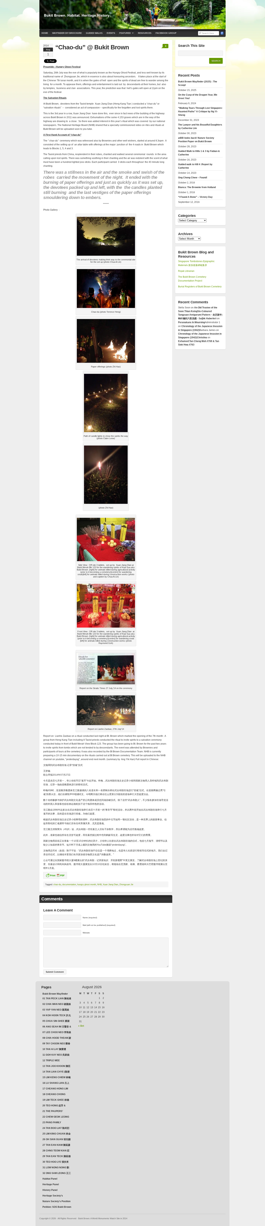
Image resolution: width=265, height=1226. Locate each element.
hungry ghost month (86, 884)
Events (111, 33)
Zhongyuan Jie (126, 884)
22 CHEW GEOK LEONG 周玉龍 (55, 1117)
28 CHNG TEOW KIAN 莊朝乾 (55, 1151)
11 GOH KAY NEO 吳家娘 (55, 1054)
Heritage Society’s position (52, 1196)
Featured (124, 34)
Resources (144, 33)
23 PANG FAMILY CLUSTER (51, 1123)
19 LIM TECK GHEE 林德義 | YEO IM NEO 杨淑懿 (55, 1100)
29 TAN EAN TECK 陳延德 (56, 1156)
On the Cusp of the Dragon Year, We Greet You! (197, 96)
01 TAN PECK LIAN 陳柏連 (56, 998)
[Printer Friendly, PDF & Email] (55, 875)
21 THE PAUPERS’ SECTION (52, 1111)
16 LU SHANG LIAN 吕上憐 (55, 1083)
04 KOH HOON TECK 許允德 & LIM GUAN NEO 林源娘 (56, 1016)
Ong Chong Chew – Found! (192, 177)
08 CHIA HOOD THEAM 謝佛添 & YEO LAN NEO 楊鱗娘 (56, 1038)
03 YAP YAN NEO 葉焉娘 (55, 1009)
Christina (202, 337)
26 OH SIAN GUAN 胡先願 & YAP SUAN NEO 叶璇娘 (56, 1139)
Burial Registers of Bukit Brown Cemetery (200, 286)
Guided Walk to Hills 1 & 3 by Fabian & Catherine (199, 153)
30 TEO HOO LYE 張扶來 (55, 1162)
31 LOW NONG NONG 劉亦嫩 (55, 1168)
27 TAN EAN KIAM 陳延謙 (56, 1145)
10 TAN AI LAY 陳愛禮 (54, 1049)
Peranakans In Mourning (191, 322)
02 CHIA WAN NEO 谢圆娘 (56, 1004)
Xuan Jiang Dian (110, 884)
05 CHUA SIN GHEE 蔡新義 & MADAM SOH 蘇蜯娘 (56, 1021)
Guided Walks (94, 33)
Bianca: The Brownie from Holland (197, 187)
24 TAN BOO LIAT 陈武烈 (55, 1128)
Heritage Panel (50, 1184)
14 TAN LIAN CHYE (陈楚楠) (56, 1072)
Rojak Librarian (186, 271)
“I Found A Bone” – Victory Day (195, 197)
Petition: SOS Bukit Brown (56, 1207)
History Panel (49, 1190)
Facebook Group (166, 33)
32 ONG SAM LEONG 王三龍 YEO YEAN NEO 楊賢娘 (56, 1173)
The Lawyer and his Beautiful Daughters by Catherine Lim (200, 126)
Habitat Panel (49, 1178)
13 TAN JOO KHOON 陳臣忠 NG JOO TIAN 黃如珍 (56, 1066)
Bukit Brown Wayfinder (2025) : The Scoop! (197, 83)
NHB (99, 884)
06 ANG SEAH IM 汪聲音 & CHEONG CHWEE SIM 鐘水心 (56, 1027)
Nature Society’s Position (56, 1201)
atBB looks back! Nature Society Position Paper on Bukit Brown (196, 140)
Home (45, 33)
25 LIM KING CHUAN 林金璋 (56, 1134)
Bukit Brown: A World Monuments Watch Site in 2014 (132, 14)
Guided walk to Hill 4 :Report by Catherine (195, 166)
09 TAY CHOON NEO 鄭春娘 (56, 1044)
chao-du (57, 884)
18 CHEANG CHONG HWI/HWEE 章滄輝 (53, 1094)
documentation (69, 884)
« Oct (81, 1026)
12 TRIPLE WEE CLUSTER (51, 1061)
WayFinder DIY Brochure (67, 33)
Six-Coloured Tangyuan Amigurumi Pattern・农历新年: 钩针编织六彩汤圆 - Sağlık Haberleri (200, 315)
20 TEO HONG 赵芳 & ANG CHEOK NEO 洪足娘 (56, 1106)
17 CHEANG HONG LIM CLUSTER (55, 1089)
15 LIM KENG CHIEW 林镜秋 (56, 1078)
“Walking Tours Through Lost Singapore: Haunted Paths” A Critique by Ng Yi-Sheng (200, 111)
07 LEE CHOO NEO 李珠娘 (56, 1032)
